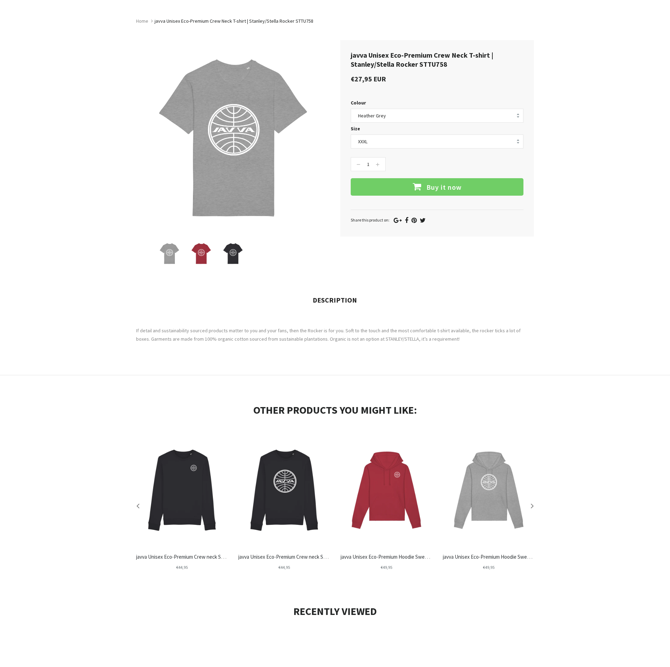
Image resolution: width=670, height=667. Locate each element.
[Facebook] (406, 220)
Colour (358, 103)
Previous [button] (138, 506)
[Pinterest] (414, 220)
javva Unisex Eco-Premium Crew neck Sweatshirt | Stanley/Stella (206, 556)
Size (355, 128)
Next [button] (532, 506)
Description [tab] (335, 300)
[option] (169, 253)
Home (142, 21)
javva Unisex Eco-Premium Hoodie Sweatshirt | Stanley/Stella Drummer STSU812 (428, 556)
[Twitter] (423, 220)
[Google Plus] (398, 220)
